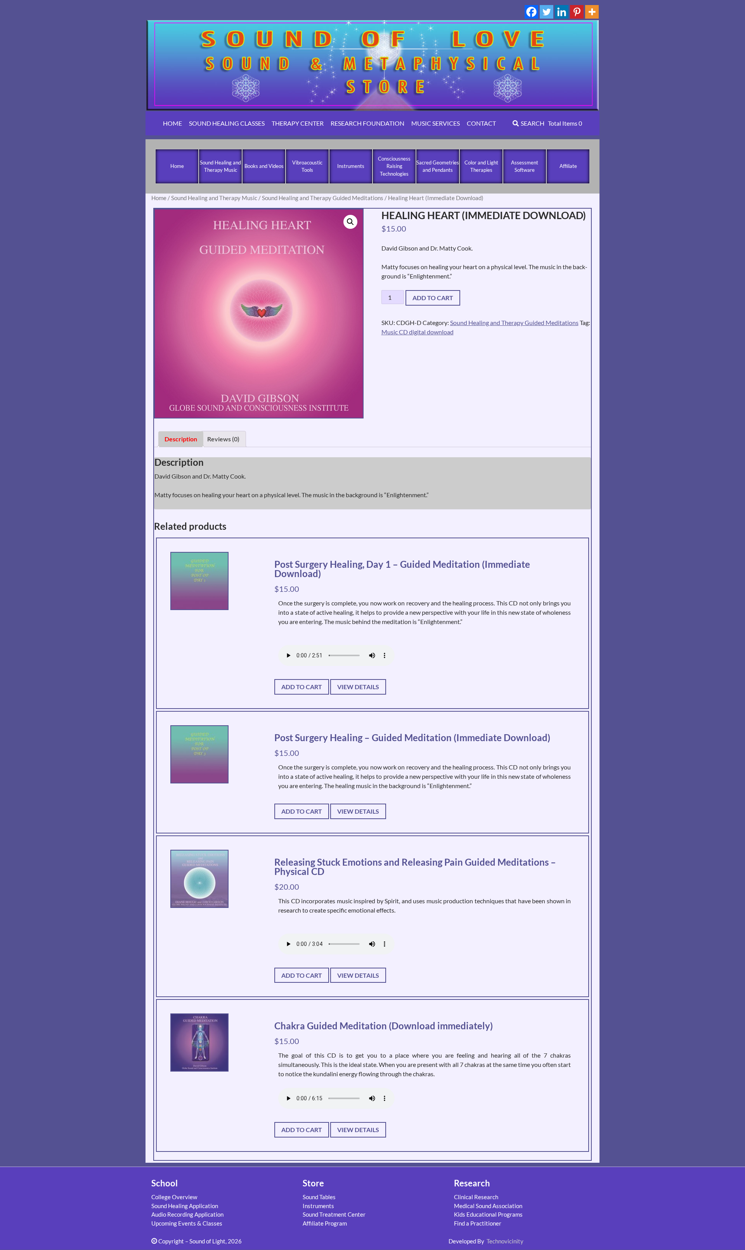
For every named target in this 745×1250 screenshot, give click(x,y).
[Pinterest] (577, 12)
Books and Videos (264, 166)
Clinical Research (476, 1196)
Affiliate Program (325, 1223)
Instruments (350, 166)
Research (472, 1183)
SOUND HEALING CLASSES (227, 123)
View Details (358, 686)
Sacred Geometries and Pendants (437, 166)
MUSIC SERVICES (435, 123)
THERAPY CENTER (298, 123)
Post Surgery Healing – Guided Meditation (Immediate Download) (412, 737)
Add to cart (432, 297)
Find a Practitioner (477, 1223)
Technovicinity (505, 1241)
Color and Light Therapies (481, 166)
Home (177, 166)
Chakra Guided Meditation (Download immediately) (383, 1025)
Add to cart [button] (301, 686)
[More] (592, 12)
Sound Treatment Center (334, 1214)
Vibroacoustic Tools (307, 166)
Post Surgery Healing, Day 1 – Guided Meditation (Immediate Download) (402, 568)
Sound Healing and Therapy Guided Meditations (322, 197)
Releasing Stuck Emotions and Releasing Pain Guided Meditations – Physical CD (415, 866)
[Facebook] (531, 12)
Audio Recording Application (187, 1214)
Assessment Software (524, 166)
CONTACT (481, 123)
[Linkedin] (561, 12)
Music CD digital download (417, 331)
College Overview (174, 1196)
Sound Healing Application (184, 1205)
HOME (172, 123)
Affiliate (568, 166)
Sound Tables (319, 1196)
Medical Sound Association (488, 1205)
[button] (350, 222)
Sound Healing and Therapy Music (220, 166)
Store (313, 1183)
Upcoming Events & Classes (186, 1223)
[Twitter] (546, 12)
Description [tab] (181, 439)
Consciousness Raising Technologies (394, 166)
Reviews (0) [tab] (223, 439)
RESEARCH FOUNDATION (367, 123)
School (164, 1183)
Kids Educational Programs (488, 1214)
